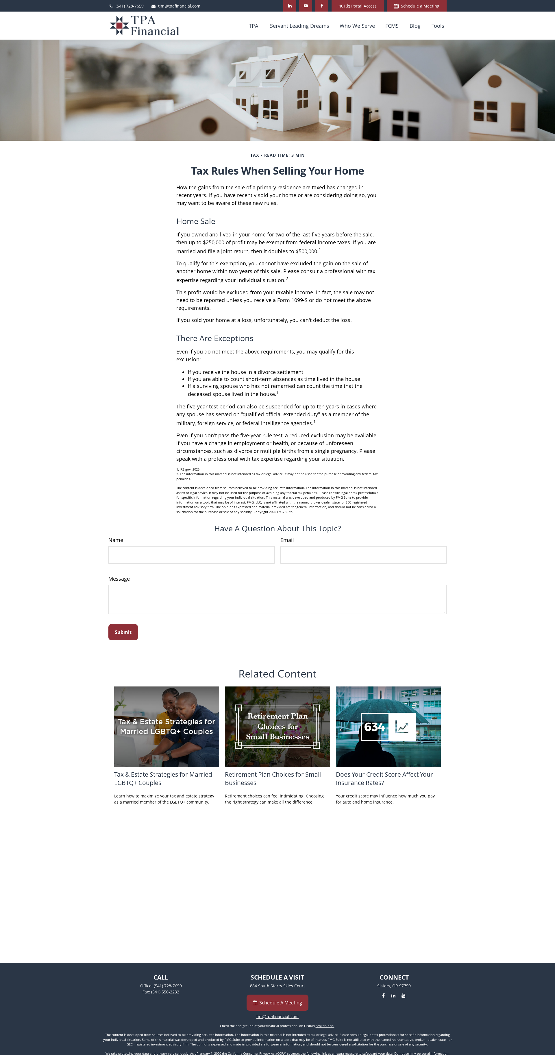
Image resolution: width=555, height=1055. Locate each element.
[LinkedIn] (289, 6)
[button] (253, 25)
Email (287, 539)
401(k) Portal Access (358, 6)
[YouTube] (305, 6)
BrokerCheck (325, 1025)
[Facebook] (321, 6)
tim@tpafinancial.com (179, 6)
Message (119, 578)
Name (115, 539)
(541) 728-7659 (130, 6)
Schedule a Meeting (420, 6)
